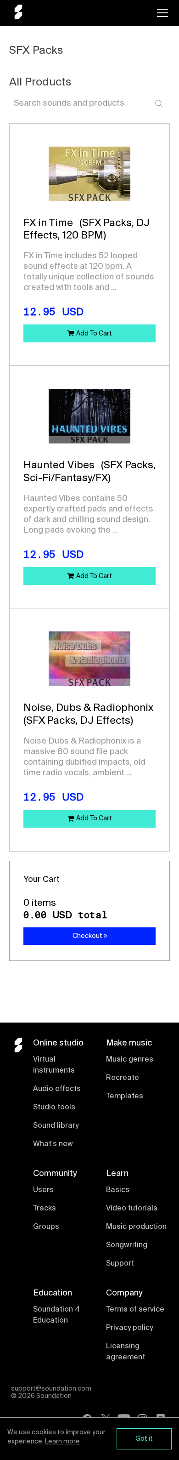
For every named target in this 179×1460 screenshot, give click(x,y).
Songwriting (126, 1245)
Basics (117, 1190)
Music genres (129, 1059)
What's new (53, 1144)
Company (124, 1293)
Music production (136, 1227)
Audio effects (57, 1089)
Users (43, 1190)
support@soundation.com (51, 1389)
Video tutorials (131, 1208)
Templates (124, 1096)
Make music (129, 1043)
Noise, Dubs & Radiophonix (88, 708)
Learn (117, 1174)
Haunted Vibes (59, 465)
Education (52, 1293)
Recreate (122, 1078)
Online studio (58, 1043)
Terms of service (135, 1309)
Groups (46, 1227)
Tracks (44, 1208)
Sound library (55, 1126)
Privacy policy (129, 1328)
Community (55, 1174)
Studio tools (54, 1107)
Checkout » (90, 936)
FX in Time (48, 223)
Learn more (62, 1441)
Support (120, 1263)
